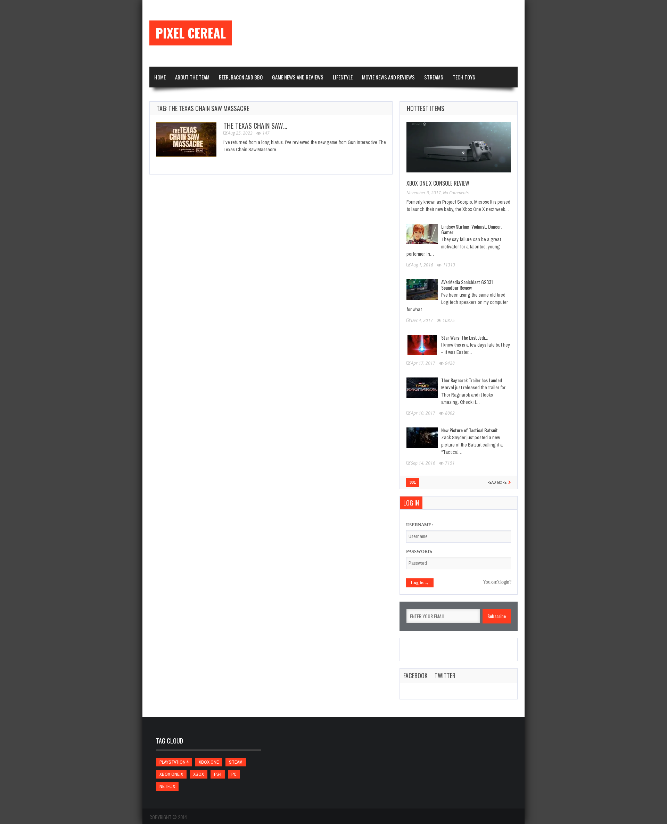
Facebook (415, 675)
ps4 (217, 774)
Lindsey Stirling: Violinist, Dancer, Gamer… (471, 229)
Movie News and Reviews (388, 77)
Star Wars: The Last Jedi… (464, 337)
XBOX (198, 774)
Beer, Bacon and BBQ (241, 77)
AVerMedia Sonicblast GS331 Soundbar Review (467, 284)
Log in (411, 502)
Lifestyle (343, 77)
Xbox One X (171, 774)
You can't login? (497, 582)
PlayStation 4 (174, 762)
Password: (419, 551)
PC (234, 774)
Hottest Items (425, 108)
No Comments (456, 193)
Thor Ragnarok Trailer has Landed (471, 380)
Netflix (167, 786)
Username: (419, 524)
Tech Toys (464, 77)
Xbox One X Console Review (437, 183)
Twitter (445, 675)
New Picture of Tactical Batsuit (469, 430)
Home (160, 77)
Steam (235, 762)
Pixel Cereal (191, 33)
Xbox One (209, 762)
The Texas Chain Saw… (255, 125)
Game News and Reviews (297, 77)
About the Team (192, 77)
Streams (433, 77)
